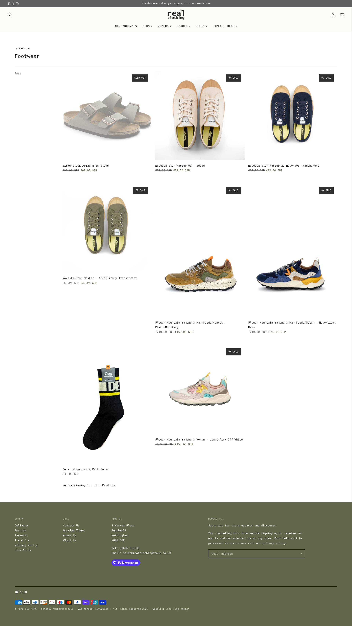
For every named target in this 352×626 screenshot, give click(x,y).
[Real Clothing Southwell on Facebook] (9, 3)
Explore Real (224, 26)
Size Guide (23, 550)
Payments (21, 535)
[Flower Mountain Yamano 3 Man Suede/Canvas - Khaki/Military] (199, 250)
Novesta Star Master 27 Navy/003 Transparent (283, 165)
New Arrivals (126, 26)
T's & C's (22, 540)
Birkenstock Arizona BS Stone (86, 165)
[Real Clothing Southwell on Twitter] (13, 3)
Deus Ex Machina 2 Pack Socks (86, 469)
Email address (221, 549)
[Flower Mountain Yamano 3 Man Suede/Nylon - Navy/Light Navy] (292, 250)
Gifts (200, 26)
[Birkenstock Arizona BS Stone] (107, 115)
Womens (163, 26)
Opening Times (74, 530)
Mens (146, 26)
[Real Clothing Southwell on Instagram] (17, 3)
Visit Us (69, 540)
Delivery (21, 525)
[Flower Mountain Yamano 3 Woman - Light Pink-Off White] (199, 389)
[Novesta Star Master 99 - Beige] (199, 115)
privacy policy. (275, 543)
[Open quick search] (9, 14)
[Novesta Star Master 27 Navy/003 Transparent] (292, 115)
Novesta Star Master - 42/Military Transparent (100, 278)
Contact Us (71, 525)
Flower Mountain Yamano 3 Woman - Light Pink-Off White (199, 439)
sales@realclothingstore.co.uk (147, 553)
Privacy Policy (26, 545)
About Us (69, 535)
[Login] (333, 14)
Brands (182, 26)
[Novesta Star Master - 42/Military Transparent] (107, 227)
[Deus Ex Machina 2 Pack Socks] (107, 404)
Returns (20, 530)
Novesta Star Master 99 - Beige (180, 165)
